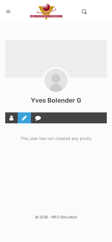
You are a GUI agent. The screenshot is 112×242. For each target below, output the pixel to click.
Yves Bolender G (56, 100)
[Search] (84, 11)
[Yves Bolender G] (56, 80)
